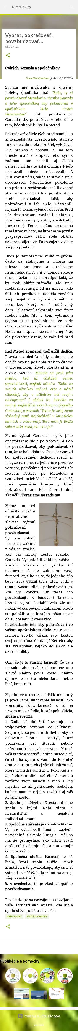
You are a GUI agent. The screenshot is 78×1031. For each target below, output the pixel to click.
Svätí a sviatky (37, 916)
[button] (7, 56)
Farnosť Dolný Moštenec (38, 78)
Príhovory (14, 916)
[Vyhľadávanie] (72, 7)
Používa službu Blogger (41, 1016)
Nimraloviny (21, 7)
